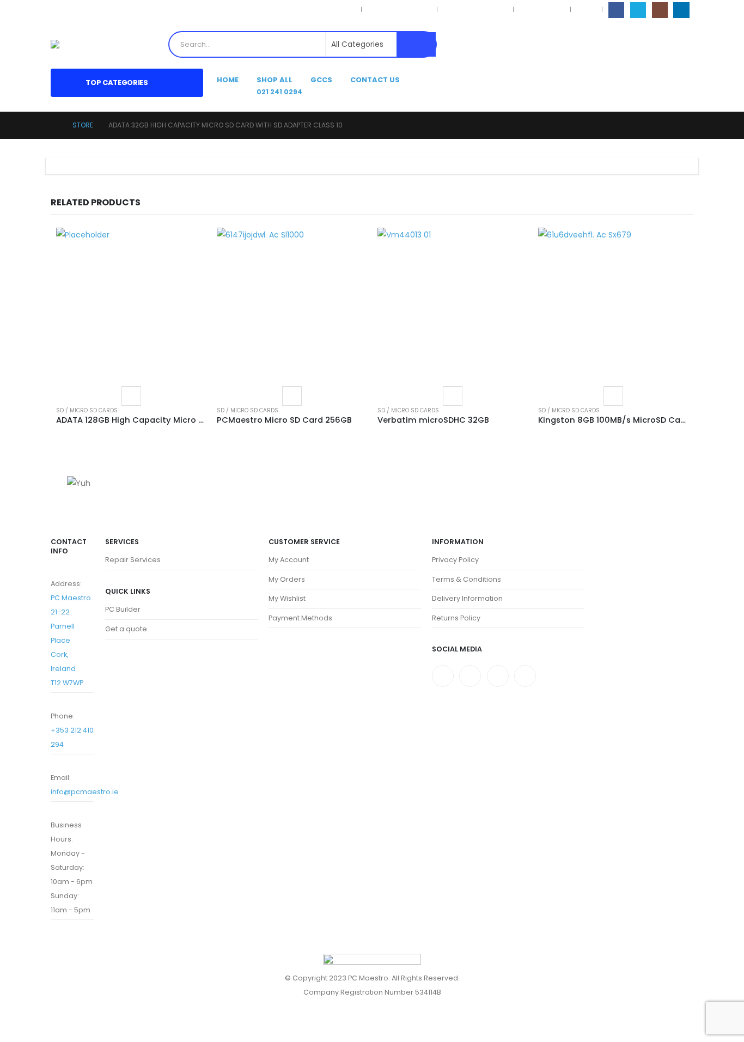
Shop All (274, 80)
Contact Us (375, 80)
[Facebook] (616, 10)
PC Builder (123, 609)
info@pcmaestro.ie (85, 791)
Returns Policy (542, 9)
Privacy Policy (333, 9)
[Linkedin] (525, 676)
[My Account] (666, 44)
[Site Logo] (77, 44)
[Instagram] (660, 10)
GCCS (321, 80)
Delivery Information (475, 9)
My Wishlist (287, 598)
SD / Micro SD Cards (87, 410)
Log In (586, 9)
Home (228, 80)
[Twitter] (470, 676)
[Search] (416, 44)
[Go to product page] (131, 302)
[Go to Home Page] (54, 125)
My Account (289, 559)
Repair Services (133, 559)
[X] (638, 10)
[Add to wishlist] (131, 396)
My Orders (287, 579)
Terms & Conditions (399, 9)
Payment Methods (300, 618)
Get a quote (126, 628)
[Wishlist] (684, 44)
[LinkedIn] (681, 10)
